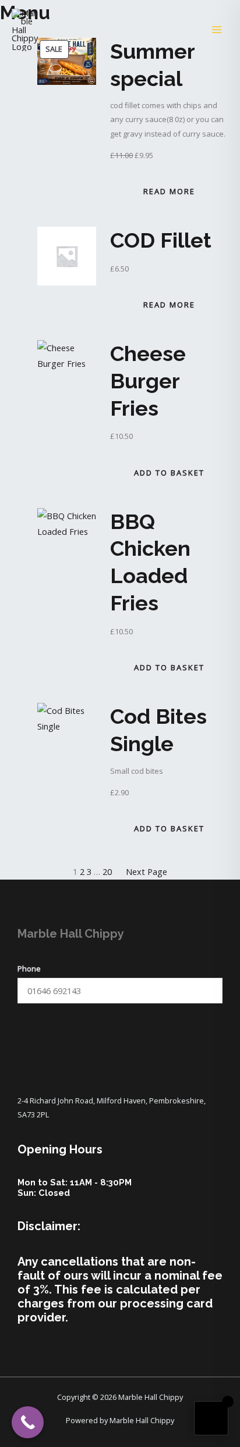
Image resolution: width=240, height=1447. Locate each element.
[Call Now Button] (28, 1422)
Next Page (146, 871)
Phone (29, 968)
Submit (43, 1030)
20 (107, 871)
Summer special (152, 65)
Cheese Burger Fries (148, 380)
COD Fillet (160, 240)
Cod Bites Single (158, 730)
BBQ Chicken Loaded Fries (150, 562)
